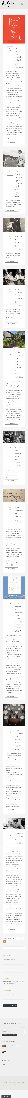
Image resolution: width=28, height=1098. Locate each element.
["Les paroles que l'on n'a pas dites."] (4, 1046)
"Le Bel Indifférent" (11, 1051)
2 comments (18, 376)
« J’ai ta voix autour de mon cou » (19, 453)
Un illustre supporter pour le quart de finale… (19, 179)
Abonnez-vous (10, 1006)
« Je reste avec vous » (19, 239)
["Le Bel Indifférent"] (4, 1052)
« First (4, 938)
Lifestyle (21, 67)
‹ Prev (9, 938)
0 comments (18, 65)
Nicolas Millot (14, 1084)
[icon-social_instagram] (22, 4)
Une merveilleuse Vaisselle (19, 735)
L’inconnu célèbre (19, 835)
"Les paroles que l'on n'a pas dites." (14, 1045)
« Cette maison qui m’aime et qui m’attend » (19, 361)
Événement (18, 194)
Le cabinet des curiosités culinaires (19, 54)
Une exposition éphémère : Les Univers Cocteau (19, 612)
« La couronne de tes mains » (19, 294)
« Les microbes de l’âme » (19, 511)
